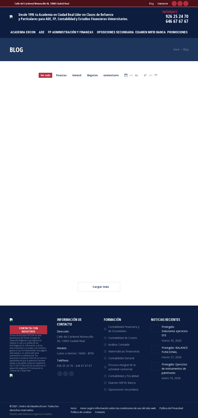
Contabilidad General (121, 358)
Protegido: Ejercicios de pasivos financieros (30, 155)
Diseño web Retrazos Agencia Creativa (31, 414)
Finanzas (61, 75)
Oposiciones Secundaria (123, 389)
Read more (79, 201)
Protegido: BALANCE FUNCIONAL (98, 88)
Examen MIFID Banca (122, 383)
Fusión (78, 217)
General (76, 75)
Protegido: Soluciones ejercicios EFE (28, 90)
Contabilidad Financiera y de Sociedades (123, 329)
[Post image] (155, 328)
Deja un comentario (95, 158)
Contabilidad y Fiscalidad (123, 376)
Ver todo (45, 75)
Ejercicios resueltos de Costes (160, 152)
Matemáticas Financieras (124, 351)
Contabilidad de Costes (122, 338)
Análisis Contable (119, 344)
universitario (111, 75)
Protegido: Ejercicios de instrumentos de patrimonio (159, 90)
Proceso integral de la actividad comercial (122, 367)
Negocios (92, 75)
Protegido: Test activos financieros (30, 220)
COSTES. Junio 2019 (87, 152)
